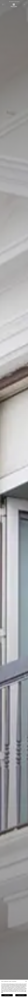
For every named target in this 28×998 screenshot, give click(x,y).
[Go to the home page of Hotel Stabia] (14, 5)
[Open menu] (3, 4)
